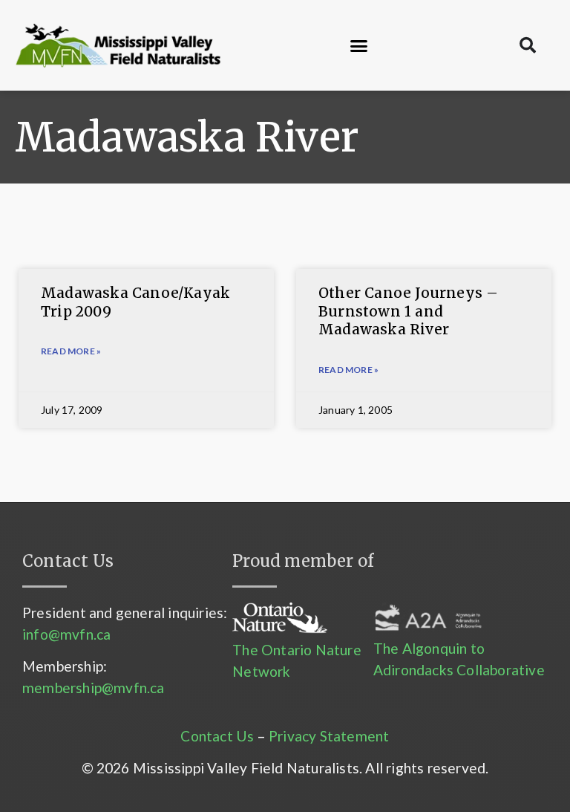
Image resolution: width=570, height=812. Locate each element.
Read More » (71, 351)
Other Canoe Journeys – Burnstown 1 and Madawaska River (408, 311)
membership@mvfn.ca (93, 687)
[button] (359, 45)
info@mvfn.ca (66, 634)
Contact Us (217, 735)
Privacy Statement (329, 735)
